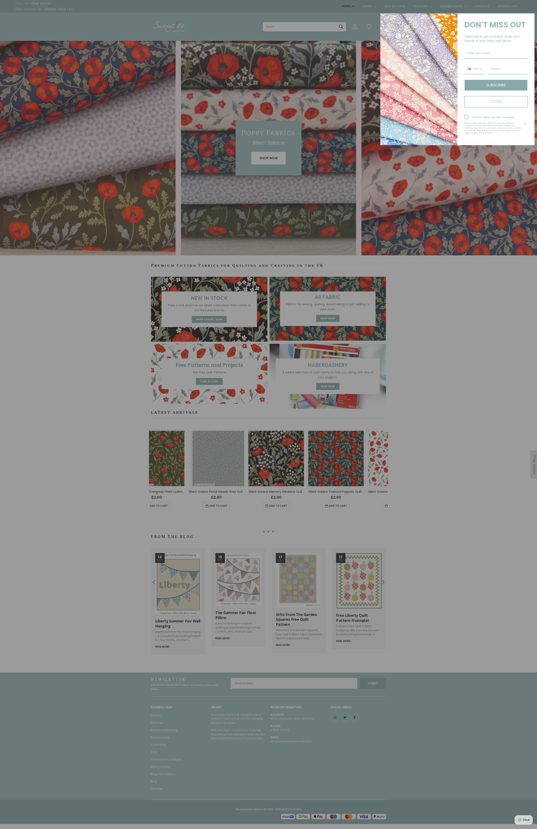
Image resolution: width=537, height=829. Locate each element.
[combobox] (474, 69)
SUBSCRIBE (496, 85)
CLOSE (496, 101)
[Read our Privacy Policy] (525, 123)
